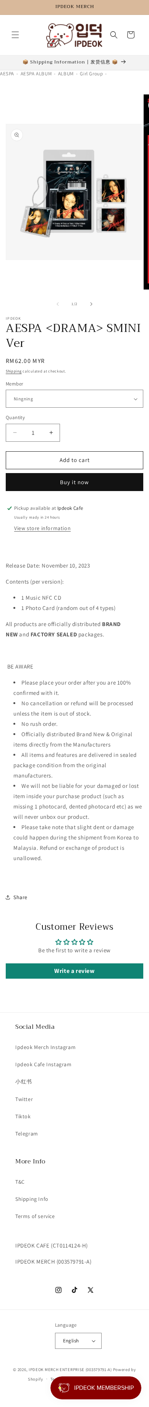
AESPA (7, 73)
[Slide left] (57, 304)
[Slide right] (91, 304)
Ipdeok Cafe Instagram (43, 1064)
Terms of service (35, 1216)
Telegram (26, 1133)
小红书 (23, 1081)
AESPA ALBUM (36, 73)
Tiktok (23, 1116)
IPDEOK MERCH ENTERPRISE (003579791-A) (70, 1369)
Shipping (14, 371)
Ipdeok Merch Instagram (45, 1047)
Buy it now (74, 482)
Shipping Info (32, 1199)
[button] (15, 34)
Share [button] (20, 897)
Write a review (74, 971)
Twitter (24, 1099)
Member (14, 384)
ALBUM (66, 73)
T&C (20, 1181)
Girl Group (91, 73)
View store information (42, 528)
